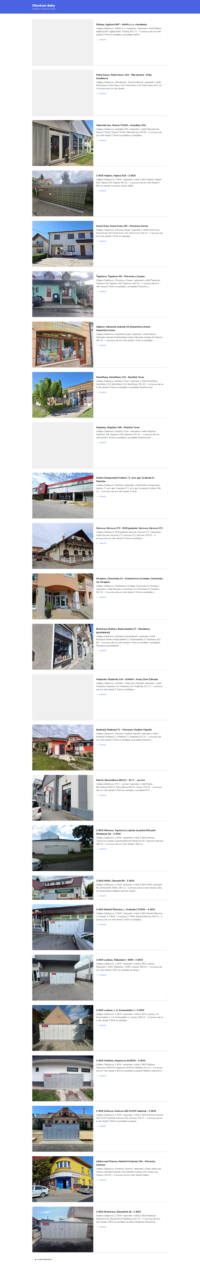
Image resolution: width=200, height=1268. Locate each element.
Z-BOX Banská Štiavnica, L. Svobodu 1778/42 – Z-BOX (125, 909)
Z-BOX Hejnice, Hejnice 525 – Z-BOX (116, 175)
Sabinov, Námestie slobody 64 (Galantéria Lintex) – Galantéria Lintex (124, 328)
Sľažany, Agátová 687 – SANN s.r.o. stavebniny (121, 24)
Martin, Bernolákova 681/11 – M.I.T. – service (120, 780)
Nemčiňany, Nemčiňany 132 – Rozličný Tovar (120, 377)
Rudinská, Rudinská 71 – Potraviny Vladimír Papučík (124, 729)
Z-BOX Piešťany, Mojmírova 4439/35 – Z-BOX (120, 1060)
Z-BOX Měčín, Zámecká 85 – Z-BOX (115, 880)
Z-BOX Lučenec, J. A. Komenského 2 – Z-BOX (120, 1010)
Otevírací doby (43, 5)
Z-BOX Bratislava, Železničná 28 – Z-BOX (118, 1211)
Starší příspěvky (44, 1259)
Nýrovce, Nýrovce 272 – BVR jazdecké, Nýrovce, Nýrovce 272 (129, 528)
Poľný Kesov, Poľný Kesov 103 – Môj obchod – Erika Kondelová (124, 76)
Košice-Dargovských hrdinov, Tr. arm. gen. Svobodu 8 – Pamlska (125, 479)
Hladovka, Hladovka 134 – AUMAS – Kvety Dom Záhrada (127, 679)
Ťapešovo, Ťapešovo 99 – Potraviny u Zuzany (120, 276)
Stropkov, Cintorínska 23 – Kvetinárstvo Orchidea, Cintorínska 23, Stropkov (129, 580)
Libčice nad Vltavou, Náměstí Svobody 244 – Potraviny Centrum (125, 1163)
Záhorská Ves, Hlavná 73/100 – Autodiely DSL (121, 125)
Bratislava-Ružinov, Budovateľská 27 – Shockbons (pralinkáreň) (123, 630)
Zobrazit (102, 39)
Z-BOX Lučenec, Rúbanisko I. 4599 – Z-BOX (119, 959)
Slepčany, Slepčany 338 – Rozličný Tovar (118, 427)
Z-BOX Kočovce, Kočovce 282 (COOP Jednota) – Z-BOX (126, 1111)
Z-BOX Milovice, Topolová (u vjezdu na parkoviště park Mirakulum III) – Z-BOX (125, 832)
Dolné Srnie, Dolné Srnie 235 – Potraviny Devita (122, 226)
